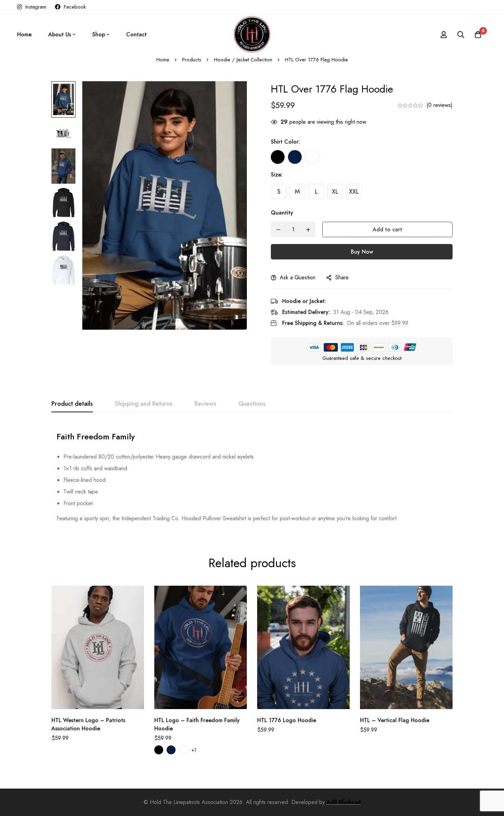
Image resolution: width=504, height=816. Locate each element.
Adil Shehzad (343, 802)
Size (277, 175)
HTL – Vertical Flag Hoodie (394, 720)
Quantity (282, 213)
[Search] (460, 34)
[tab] (72, 404)
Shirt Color (285, 142)
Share (342, 277)
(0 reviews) (440, 105)
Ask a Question (297, 277)
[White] (312, 157)
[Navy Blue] (294, 157)
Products (191, 59)
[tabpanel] (252, 474)
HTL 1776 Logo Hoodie (286, 720)
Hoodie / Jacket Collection (243, 59)
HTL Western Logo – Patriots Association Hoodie (88, 724)
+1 (193, 749)
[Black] (277, 157)
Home (162, 59)
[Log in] (443, 34)
